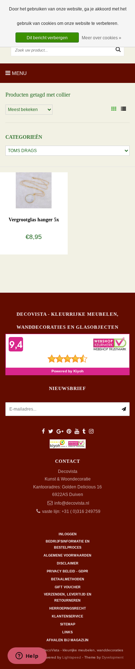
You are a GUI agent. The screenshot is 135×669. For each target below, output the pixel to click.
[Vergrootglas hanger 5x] (34, 189)
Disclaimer (67, 563)
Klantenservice (67, 616)
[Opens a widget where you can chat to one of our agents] (27, 656)
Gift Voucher (68, 587)
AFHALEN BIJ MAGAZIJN (67, 640)
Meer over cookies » (101, 37)
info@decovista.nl (71, 503)
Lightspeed (71, 657)
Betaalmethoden (67, 579)
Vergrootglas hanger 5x (34, 219)
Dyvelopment (112, 657)
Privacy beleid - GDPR (67, 571)
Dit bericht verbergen (47, 37)
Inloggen (68, 534)
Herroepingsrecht (67, 608)
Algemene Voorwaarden (67, 555)
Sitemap (67, 624)
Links (67, 632)
